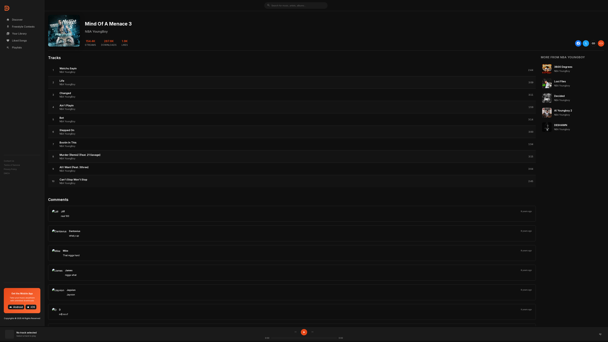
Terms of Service (12, 165)
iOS (31, 307)
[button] (292, 70)
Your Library (16, 33)
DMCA (7, 173)
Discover (14, 19)
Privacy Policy (10, 169)
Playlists (14, 47)
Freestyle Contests (20, 26)
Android (16, 307)
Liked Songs (16, 40)
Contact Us (9, 161)
